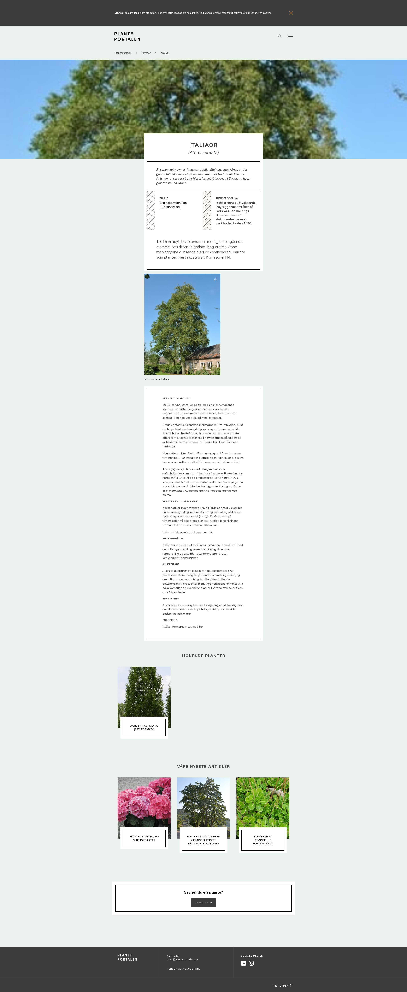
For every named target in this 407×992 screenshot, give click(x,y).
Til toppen (281, 986)
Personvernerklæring (183, 969)
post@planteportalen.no (182, 959)
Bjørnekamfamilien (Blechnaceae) (173, 205)
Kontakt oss (203, 902)
